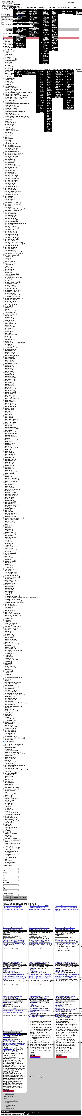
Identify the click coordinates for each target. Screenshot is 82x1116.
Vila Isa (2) (7, 446)
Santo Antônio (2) (9, 722)
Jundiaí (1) (7, 849)
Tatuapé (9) (8, 341)
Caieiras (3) (8, 808)
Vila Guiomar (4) (9, 588)
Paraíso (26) (8, 279)
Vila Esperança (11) (10, 414)
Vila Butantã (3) (9, 374)
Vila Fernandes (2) (9, 417)
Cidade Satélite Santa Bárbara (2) (14, 111)
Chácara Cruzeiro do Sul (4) (12, 89)
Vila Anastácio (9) (9, 352)
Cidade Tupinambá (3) (11, 623)
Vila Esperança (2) (10, 794)
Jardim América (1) (10, 145)
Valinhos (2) (8, 837)
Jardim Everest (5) (10, 189)
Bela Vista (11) (8, 65)
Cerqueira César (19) (10, 86)
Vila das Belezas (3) (10, 403)
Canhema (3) (8, 672)
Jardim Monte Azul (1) (11, 220)
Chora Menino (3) (9, 100)
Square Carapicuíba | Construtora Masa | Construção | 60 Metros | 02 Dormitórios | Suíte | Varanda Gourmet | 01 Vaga (67, 932)
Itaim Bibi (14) (8, 134)
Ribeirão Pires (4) (9, 800)
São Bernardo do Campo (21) (13, 650)
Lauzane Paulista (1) (10, 263)
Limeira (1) (7, 853)
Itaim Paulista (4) (9, 135)
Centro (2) (7, 832)
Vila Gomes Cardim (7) (11, 422)
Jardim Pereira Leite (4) (11, 228)
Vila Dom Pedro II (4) (10, 409)
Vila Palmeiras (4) (9, 488)
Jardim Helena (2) (9, 197)
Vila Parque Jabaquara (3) (12, 489)
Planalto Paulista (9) (10, 311)
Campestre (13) (9, 567)
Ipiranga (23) (8, 132)
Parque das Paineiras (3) (11, 291)
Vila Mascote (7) (9, 465)
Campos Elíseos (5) (10, 79)
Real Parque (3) (9, 315)
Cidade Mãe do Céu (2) (11, 107)
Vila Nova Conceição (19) (12, 478)
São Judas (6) (8, 328)
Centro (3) (7, 84)
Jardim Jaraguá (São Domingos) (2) (15, 209)
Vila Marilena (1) (9, 462)
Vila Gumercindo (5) (10, 433)
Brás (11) (7, 72)
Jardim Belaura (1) (9, 162)
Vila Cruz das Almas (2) (11, 398)
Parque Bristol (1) (9, 285)
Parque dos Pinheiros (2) (11, 789)
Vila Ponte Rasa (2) (10, 502)
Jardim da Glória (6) (10, 174)
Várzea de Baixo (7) (10, 349)
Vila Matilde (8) (9, 467)
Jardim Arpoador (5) (10, 158)
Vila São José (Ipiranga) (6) (12, 519)
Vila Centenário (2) (10, 387)
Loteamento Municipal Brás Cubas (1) (15, 703)
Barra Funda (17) (9, 62)
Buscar (6, 898)
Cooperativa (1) (9, 657)
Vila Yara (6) (8, 564)
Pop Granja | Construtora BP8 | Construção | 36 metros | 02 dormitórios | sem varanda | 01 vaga (40, 931)
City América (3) (9, 113)
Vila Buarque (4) (9, 373)
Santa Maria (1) (8, 556)
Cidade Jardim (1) (9, 105)
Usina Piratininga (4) (10, 346)
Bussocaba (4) (8, 543)
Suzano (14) (8, 715)
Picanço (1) (7, 633)
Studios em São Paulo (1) (11, 41)
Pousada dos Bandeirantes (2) (13, 744)
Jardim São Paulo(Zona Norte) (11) (14, 244)
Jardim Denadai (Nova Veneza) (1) (14, 765)
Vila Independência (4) (11, 440)
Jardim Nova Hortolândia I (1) (13, 787)
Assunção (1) (8, 652)
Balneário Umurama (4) (11, 798)
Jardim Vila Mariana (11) (11, 255)
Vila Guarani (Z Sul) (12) (11, 429)
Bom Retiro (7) (8, 68)
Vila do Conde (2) (9, 610)
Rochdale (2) (8, 554)
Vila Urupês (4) (8, 725)
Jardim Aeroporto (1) (10, 143)
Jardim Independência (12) (12, 204)
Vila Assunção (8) (9, 583)
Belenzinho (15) (9, 67)
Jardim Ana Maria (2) (10, 150)
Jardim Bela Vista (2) (10, 762)
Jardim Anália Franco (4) (11, 151)
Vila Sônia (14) (8, 526)
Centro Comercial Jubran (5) (13, 601)
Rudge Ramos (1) (9, 666)
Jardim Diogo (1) (9, 625)
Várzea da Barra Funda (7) (12, 347)
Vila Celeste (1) (9, 386)
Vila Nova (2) (8, 795)
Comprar (32, 1055)
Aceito (16, 19)
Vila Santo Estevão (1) (11, 516)
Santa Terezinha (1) (10, 580)
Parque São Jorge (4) (10, 299)
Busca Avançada (8, 900)
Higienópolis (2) (9, 782)
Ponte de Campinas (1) (11, 851)
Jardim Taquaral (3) (10, 248)
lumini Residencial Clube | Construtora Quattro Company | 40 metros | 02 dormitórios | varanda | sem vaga (14, 1034)
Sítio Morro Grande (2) (11, 335)
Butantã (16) (8, 75)
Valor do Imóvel (7, 865)
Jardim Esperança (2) (11, 605)
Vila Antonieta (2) (9, 357)
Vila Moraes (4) (9, 473)
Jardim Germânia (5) (10, 193)
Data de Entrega (8, 893)
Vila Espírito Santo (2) (10, 819)
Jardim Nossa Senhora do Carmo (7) (15, 223)
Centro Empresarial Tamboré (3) (14, 602)
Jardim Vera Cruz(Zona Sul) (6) (13, 253)
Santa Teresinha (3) (10, 323)
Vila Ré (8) (7, 510)
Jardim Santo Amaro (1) (11, 239)
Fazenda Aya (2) (9, 719)
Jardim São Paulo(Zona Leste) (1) (14, 242)
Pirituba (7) (7, 309)
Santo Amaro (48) (9, 327)
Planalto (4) (7, 664)
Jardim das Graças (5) (11, 182)
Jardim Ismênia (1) (9, 688)
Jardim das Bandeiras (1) (11, 180)
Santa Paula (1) (8, 714)
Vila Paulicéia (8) (9, 491)
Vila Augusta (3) (9, 637)
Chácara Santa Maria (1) (11, 94)
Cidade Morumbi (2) (10, 684)
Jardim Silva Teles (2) (11, 247)
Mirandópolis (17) (9, 269)
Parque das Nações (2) (11, 575)
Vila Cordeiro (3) (9, 395)
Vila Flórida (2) (8, 642)
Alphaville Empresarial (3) (12, 599)
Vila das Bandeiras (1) (10, 639)
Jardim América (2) (10, 685)
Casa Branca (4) (9, 569)
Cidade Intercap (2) (10, 728)
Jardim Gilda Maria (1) (11, 194)
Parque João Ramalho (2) (12, 577)
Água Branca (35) (9, 51)
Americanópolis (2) (10, 60)
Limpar (15, 898)
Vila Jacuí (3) (8, 451)
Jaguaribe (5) (8, 548)
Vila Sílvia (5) (8, 524)
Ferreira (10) (8, 121)
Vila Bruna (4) (8, 371)
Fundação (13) (8, 712)
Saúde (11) (7, 333)
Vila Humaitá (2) (9, 590)
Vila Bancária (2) (9, 362)
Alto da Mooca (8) (9, 57)
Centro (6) (7, 674)
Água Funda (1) (8, 54)
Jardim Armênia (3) (10, 700)
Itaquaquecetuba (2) (10, 827)
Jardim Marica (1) (9, 701)
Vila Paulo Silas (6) (10, 492)
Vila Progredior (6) (10, 507)
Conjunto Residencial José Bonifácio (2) (16, 118)
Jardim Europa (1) (9, 188)
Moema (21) (8, 271)
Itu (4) (6, 792)
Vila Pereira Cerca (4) (11, 496)
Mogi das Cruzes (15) (10, 698)
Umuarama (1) (8, 558)
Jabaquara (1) (8, 138)
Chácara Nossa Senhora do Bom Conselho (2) (18, 92)
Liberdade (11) (8, 264)
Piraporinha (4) (8, 679)
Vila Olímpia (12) (9, 484)
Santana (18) (8, 325)
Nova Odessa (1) (9, 856)
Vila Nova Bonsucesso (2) (12, 644)
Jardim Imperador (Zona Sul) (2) (14, 202)
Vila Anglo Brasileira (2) (11, 355)
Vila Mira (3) (8, 470)
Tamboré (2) (8, 835)
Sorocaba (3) (8, 816)
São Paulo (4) (8, 803)
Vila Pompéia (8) (9, 500)
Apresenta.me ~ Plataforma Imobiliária (12, 1113)
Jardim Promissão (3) (10, 231)
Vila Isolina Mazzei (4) (11, 448)
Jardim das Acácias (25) (11, 178)
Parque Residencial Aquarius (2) (14, 693)
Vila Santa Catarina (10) (11, 513)
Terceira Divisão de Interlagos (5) (14, 342)
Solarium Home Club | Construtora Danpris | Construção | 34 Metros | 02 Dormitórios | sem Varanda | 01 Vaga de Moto (14, 1001)
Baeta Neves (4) (9, 653)
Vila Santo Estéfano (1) (11, 515)
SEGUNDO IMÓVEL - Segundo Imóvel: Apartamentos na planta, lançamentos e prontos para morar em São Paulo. (8, 6)
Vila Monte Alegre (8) (10, 472)
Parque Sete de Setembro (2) (13, 677)
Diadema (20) (8, 669)
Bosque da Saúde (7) (10, 70)
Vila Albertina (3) (9, 350)
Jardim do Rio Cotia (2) (11, 813)
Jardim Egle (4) (9, 185)
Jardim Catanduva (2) (11, 170)
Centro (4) (7, 802)
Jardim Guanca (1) (9, 196)
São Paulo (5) (8, 781)
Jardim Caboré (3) (10, 164)
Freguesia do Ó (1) (10, 123)
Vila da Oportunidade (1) (11, 746)
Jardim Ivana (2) (9, 207)
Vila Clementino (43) (10, 390)
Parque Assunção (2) (10, 736)
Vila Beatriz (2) (8, 365)
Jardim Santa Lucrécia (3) (12, 237)
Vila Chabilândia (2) (10, 389)
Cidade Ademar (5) (10, 102)
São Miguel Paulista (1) (11, 330)
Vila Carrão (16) (9, 384)
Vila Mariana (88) (9, 460)
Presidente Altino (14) (11, 553)
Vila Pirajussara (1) (9, 497)
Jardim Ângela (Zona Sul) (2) (13, 154)
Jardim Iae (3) (8, 201)
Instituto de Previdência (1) (12, 131)
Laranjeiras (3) (8, 810)
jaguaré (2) (7, 806)
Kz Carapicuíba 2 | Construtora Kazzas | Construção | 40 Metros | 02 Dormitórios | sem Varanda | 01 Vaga (67, 965)
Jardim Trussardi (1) (10, 250)
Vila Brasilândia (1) (10, 370)
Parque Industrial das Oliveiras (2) (14, 738)
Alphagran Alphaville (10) (12, 596)
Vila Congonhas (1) (10, 392)
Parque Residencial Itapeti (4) (13, 706)
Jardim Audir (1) (9, 604)
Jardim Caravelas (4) (10, 167)
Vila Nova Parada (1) (10, 481)
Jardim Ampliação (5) (11, 148)
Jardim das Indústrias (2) (11, 687)
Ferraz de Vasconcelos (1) (12, 843)
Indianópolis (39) (9, 129)
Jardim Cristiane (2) (10, 574)
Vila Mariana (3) (9, 784)
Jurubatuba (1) (8, 256)
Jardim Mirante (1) (9, 217)
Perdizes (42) (8, 306)
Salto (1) (6, 859)
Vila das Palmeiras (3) (11, 641)
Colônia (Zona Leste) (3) (11, 115)
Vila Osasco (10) (9, 562)
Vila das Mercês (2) (10, 405)
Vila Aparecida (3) (9, 776)
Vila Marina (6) (8, 464)
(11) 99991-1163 (70, 3)
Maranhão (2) (8, 268)
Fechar (23, 898)
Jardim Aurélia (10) (10, 159)
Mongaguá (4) (8, 797)
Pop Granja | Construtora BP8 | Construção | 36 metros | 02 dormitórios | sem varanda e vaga (13, 931)
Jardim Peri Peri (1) (10, 229)
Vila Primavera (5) (9, 503)
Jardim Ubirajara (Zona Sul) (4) (13, 252)
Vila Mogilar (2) (9, 709)
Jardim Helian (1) (9, 199)
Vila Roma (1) (8, 861)
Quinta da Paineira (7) (11, 314)
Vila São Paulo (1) (9, 845)
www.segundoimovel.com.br (21, 1114)
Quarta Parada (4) (9, 312)
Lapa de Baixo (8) (9, 261)
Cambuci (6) (8, 76)
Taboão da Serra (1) (10, 862)
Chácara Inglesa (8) (10, 91)
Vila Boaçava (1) (9, 368)
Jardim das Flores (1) (10, 550)
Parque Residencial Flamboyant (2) (15, 695)
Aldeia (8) (7, 594)
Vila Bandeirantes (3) (10, 363)
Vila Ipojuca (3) (9, 445)
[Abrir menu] (20, 66)
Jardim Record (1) (9, 733)
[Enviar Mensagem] (34, 26)
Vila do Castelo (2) (10, 406)
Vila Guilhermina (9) (10, 432)
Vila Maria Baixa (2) (10, 459)
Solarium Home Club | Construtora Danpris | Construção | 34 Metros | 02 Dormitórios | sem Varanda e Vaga (39, 1001)
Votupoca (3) (8, 617)
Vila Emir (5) (8, 413)
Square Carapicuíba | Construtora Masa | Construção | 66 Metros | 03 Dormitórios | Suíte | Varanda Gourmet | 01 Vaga (14, 966)
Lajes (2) (7, 841)
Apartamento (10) (9, 40)
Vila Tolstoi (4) (8, 531)
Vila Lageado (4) (9, 452)
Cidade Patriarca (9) (10, 110)
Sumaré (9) (7, 760)
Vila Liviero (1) (8, 456)
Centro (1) (7, 717)
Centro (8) (7, 545)
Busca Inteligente (8, 33)
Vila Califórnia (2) (9, 376)
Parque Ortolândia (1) (10, 790)
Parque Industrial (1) (10, 692)
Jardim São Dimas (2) (10, 690)
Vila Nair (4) (8, 475)
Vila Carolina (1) (9, 382)
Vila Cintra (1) (8, 708)
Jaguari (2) (7, 829)
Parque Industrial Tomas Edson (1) (14, 295)
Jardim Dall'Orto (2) (10, 763)
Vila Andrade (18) (9, 354)
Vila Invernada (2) (9, 443)
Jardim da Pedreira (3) (11, 175)
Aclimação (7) (8, 49)
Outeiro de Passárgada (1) (12, 814)
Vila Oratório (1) (9, 486)
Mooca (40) (8, 272)
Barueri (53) (8, 593)
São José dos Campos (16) (12, 682)
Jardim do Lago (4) (10, 183)
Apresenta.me (5, 1111)
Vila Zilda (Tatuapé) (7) (11, 537)
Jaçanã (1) (7, 140)
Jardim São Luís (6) (10, 240)
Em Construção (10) (10, 44)
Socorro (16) (8, 336)
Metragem (6, 882)
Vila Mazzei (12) (9, 468)
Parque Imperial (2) (10, 293)
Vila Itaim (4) (8, 449)
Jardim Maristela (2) (10, 215)
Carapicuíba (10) (9, 741)
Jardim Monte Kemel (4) (11, 221)
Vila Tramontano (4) (10, 532)
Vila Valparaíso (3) (9, 591)
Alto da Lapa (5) (9, 56)
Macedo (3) (8, 631)
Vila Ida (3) (7, 438)
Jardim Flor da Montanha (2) (12, 626)
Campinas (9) (8, 749)
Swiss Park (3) (8, 755)
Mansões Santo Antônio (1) (12, 752)
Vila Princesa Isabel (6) (11, 505)
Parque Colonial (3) (10, 287)
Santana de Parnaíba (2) (11, 833)
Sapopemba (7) (9, 331)
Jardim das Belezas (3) (11, 743)
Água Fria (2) (8, 52)
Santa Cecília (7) (9, 320)
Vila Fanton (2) (8, 416)
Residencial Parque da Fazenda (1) (14, 754)
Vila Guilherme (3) (9, 430)
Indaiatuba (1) (8, 846)
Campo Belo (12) (9, 78)
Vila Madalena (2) (9, 457)
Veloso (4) (7, 559)
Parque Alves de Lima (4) (12, 282)
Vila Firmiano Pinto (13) (11, 419)
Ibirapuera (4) (8, 126)
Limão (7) (7, 266)
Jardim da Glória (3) (10, 730)
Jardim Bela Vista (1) (10, 572)
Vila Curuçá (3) (9, 585)
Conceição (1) (8, 676)
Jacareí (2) (7, 830)
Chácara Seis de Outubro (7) (13, 99)
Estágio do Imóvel (8, 43)
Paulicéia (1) (8, 663)
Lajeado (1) (7, 258)
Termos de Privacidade (7, 19)
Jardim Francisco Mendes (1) (13, 191)
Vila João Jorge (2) (10, 757)
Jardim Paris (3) (9, 225)
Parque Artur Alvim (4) (11, 284)
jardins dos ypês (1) (10, 857)
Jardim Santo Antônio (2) (12, 838)
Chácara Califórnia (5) (11, 87)
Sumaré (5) (7, 338)
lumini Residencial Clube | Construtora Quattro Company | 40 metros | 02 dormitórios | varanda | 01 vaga (67, 1000)
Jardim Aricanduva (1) (11, 156)
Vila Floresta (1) (9, 586)
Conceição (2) (8, 547)
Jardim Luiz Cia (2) (10, 766)
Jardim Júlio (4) (9, 607)
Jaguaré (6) (8, 142)
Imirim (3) (7, 127)
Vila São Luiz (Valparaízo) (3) (13, 615)
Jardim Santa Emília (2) (11, 236)
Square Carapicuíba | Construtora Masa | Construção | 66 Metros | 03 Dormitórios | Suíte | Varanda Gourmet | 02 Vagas (41, 966)
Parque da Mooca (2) (10, 288)
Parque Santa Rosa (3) (11, 720)
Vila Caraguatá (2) (9, 379)
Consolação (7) (9, 119)
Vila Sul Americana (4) (11, 747)
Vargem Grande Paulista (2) (12, 840)
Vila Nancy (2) (8, 476)
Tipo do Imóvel (7, 36)
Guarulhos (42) (8, 618)
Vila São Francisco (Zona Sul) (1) (14, 518)
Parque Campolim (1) (10, 817)
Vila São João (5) (9, 647)
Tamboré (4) (8, 609)
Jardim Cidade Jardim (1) (12, 848)
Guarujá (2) (7, 824)
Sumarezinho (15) (9, 339)
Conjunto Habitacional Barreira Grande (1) (17, 116)
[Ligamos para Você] (7, 14)
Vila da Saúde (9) (9, 401)
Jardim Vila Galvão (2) (11, 629)
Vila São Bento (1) (9, 759)
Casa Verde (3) (9, 83)
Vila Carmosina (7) (10, 381)
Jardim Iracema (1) (10, 731)
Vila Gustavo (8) (9, 435)
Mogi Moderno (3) (9, 704)
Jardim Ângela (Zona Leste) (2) (13, 153)
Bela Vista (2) (8, 542)
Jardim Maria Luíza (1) (11, 768)
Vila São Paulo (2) (9, 521)
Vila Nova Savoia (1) (10, 483)
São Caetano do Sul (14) (11, 711)
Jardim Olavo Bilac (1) (11, 660)
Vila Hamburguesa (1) (10, 437)
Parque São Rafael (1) (10, 301)
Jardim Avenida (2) (10, 161)
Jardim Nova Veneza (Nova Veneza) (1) (16, 770)
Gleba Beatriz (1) (9, 854)
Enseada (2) (8, 825)
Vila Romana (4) (9, 511)
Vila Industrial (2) (9, 696)
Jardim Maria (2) (9, 822)
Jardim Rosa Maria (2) (11, 234)
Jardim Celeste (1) (10, 172)
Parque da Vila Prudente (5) (12, 290)
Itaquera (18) (8, 137)
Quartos (5, 874)
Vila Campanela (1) (10, 378)
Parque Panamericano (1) (12, 296)
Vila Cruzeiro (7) (9, 400)
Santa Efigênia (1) (9, 322)
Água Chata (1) (8, 620)
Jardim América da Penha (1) (13, 146)
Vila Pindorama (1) (9, 612)
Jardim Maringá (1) (10, 213)
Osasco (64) (8, 539)
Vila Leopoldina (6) (10, 454)
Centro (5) (7, 655)
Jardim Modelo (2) (10, 218)
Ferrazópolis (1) (9, 658)
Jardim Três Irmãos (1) (11, 735)
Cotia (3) (7, 811)
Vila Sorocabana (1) (10, 649)
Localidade (6, 46)
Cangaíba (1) (8, 81)
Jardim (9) (7, 570)
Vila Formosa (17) (9, 421)
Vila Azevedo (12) (9, 360)
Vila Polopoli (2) (9, 499)
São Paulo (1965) (9, 48)
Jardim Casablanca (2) (11, 169)
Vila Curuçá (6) (9, 779)
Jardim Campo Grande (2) (12, 166)
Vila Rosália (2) (8, 645)
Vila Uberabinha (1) (10, 534)
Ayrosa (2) (7, 540)
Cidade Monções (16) (11, 108)
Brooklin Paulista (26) (10, 73)
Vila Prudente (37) (9, 508)
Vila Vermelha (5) (9, 535)
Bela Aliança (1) (9, 64)
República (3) (8, 317)
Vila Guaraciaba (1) (10, 427)
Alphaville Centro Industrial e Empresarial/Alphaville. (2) (21, 598)
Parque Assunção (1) (10, 864)
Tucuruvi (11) (8, 344)
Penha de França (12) (10, 304)
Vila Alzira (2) (8, 582)
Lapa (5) (7, 260)
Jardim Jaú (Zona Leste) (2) (12, 210)
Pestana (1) (7, 551)
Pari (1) (6, 280)
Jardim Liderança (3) (10, 212)
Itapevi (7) (7, 771)
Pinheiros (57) (8, 307)
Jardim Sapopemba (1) (11, 245)
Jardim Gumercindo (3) (11, 628)
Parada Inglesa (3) (9, 276)
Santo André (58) (9, 566)
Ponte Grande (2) (9, 634)
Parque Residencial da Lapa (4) (13, 298)
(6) (5, 778)
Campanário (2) (9, 671)
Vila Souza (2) (8, 527)
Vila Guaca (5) (8, 425)
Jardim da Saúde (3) (10, 177)
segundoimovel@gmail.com (11, 1101)
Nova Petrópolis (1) (10, 661)
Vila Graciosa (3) (9, 424)
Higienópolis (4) (9, 124)
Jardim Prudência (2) (10, 233)
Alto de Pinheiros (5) (10, 59)
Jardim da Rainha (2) (10, 773)
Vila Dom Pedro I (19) (10, 408)
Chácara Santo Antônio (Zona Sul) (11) (15, 97)
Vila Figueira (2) (9, 723)
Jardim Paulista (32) (10, 226)
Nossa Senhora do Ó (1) (11, 274)
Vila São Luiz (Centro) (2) (12, 613)
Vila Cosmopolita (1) (10, 397)
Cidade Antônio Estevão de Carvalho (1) (16, 103)
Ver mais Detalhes (35, 1057)
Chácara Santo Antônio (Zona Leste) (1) (16, 95)
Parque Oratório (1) (10, 578)
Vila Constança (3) (10, 394)
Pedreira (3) (8, 303)
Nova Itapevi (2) (9, 774)
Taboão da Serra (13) (10, 727)
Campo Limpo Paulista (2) (12, 821)
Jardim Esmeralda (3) (10, 186)
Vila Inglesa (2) (8, 441)
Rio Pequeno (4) (9, 319)
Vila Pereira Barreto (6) (11, 494)
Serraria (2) (7, 680)
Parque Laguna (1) (9, 739)
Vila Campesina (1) (10, 561)
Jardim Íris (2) (8, 205)
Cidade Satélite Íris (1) (11, 751)
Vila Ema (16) (8, 411)
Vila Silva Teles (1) (9, 523)
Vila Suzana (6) (9, 529)
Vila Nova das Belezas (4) (12, 480)
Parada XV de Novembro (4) (13, 277)
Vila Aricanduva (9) (10, 358)
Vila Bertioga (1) (9, 366)
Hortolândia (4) (9, 786)
